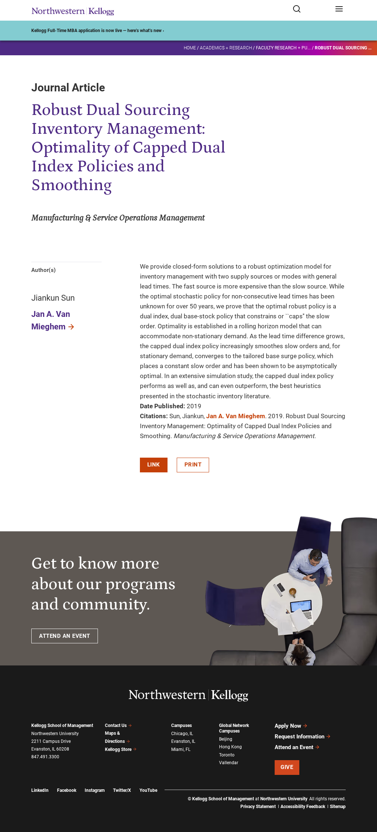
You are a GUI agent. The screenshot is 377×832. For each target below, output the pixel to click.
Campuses (181, 725)
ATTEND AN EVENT (64, 636)
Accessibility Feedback (303, 806)
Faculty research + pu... (283, 47)
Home (190, 47)
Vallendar (228, 762)
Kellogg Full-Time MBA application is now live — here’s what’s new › (97, 30)
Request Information (299, 736)
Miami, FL (180, 749)
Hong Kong (230, 746)
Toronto (227, 755)
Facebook (66, 790)
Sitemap (338, 806)
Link (153, 464)
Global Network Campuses (234, 728)
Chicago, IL (182, 733)
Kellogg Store (118, 749)
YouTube (148, 790)
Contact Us (116, 725)
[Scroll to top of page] (364, 794)
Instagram (95, 790)
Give (287, 767)
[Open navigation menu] (339, 9)
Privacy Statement (258, 806)
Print (193, 464)
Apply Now (288, 726)
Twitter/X (122, 790)
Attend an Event (294, 747)
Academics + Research (226, 47)
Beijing (225, 739)
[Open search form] (311, 9)
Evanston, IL (183, 741)
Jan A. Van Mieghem (235, 416)
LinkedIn (40, 790)
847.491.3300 (45, 756)
